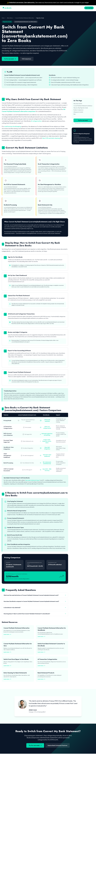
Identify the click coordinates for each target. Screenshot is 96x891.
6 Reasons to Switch (78, 112)
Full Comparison (26, 59)
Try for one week (9, 59)
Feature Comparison (78, 110)
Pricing (68, 8)
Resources (59, 8)
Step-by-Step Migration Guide (81, 108)
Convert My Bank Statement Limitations (83, 105)
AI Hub (43, 7)
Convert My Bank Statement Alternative (24, 18)
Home (3, 18)
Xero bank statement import (32, 480)
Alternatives (10, 18)
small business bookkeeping (12, 126)
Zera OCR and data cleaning (51, 138)
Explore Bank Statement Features (57, 745)
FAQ (74, 114)
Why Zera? (28, 7)
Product (36, 8)
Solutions (50, 8)
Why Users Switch (78, 103)
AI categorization (36, 121)
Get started (89, 8)
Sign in (81, 8)
